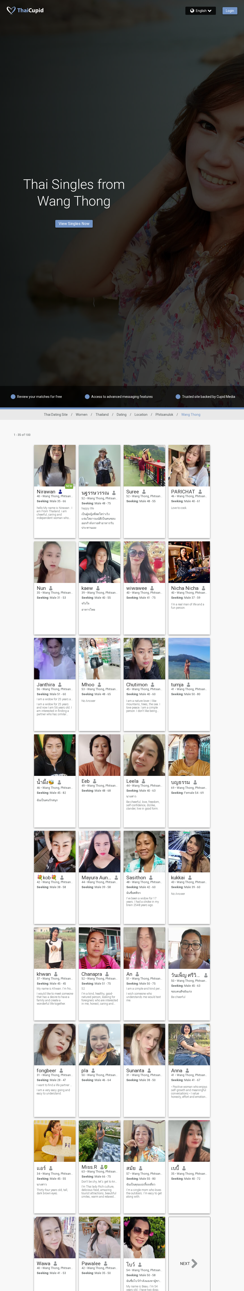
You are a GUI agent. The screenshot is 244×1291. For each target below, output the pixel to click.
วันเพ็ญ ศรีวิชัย (186, 975)
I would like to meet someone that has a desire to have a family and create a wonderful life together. (55, 998)
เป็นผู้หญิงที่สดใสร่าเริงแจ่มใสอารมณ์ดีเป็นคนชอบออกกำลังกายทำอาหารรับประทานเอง (98, 520)
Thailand (102, 414)
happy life (87, 508)
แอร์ (41, 1168)
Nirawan (46, 492)
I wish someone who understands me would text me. (143, 997)
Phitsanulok (164, 414)
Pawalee (91, 1263)
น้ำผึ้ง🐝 (45, 782)
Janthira (46, 685)
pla (84, 1070)
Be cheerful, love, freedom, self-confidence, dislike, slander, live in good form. (143, 805)
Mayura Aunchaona (96, 877)
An (129, 974)
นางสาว (131, 796)
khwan (44, 974)
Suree (132, 492)
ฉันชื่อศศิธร (133, 893)
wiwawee (136, 588)
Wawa (43, 1263)
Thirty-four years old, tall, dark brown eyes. (52, 1191)
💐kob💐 (47, 877)
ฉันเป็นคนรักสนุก (47, 800)
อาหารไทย (88, 609)
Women (81, 414)
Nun (41, 588)
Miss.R (89, 1167)
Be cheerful (178, 997)
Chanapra (91, 974)
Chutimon (136, 685)
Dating (122, 414)
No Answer (88, 701)
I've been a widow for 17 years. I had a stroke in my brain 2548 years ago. (142, 902)
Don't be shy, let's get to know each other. (99, 1181)
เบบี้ (175, 1168)
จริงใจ (85, 603)
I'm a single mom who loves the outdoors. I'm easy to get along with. (144, 1193)
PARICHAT (183, 492)
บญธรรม (180, 782)
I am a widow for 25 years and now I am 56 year (55, 699)
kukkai (178, 877)
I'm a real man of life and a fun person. (187, 606)
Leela (132, 781)
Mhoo (87, 685)
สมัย (131, 1168)
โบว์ (130, 1265)
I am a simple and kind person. (144, 988)
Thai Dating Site (56, 414)
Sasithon (136, 877)
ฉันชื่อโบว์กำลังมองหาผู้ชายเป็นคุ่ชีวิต (144, 1281)
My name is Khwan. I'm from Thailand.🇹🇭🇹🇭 (55, 988)
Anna (176, 1070)
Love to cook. (179, 508)
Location (141, 414)
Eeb (85, 781)
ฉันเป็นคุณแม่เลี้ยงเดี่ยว (140, 1184)
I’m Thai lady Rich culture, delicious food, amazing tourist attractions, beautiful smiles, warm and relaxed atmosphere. (98, 1191)
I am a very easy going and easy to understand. (53, 1091)
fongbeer (46, 1070)
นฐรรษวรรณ (95, 493)
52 (83, 988)
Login (230, 11)
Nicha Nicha (184, 588)
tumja (177, 685)
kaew (87, 588)
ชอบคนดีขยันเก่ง (181, 991)
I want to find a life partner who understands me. (55, 1085)
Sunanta (135, 1070)
